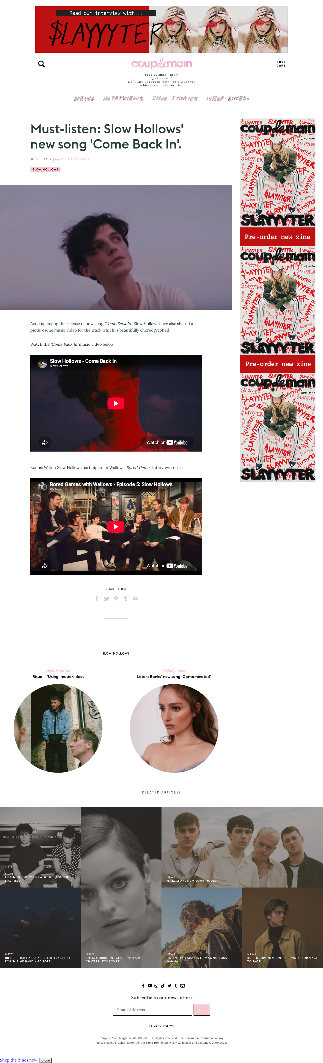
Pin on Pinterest (116, 599)
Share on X (106, 599)
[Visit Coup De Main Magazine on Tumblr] (176, 986)
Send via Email (135, 599)
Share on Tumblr (126, 599)
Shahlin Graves (74, 159)
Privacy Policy (161, 1026)
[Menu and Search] (41, 64)
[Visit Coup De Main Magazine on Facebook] (143, 986)
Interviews (123, 95)
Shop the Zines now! (19, 1059)
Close (45, 1060)
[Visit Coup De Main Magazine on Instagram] (156, 986)
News (84, 101)
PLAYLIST (281, 64)
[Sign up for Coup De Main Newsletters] (182, 986)
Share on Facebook (97, 599)
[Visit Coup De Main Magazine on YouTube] (150, 986)
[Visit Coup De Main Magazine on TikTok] (163, 986)
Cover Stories (174, 95)
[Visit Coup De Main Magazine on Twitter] (169, 986)
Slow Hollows (45, 169)
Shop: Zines (227, 95)
